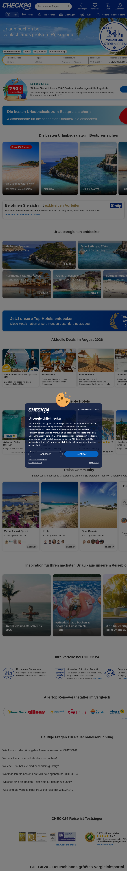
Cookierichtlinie (35, 462)
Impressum (94, 462)
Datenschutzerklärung (37, 460)
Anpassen (45, 454)
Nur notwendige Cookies (88, 409)
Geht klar (81, 454)
